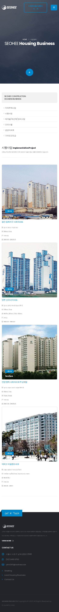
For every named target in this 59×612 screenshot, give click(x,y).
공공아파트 (9, 130)
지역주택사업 (10, 108)
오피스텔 (8, 124)
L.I (46, 536)
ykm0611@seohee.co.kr (16, 564)
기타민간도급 (10, 136)
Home (25, 39)
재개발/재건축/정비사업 (15, 119)
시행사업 (8, 113)
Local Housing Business (15, 575)
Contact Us (9, 579)
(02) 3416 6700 (12, 559)
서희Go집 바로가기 (35, 7)
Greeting (8, 571)
